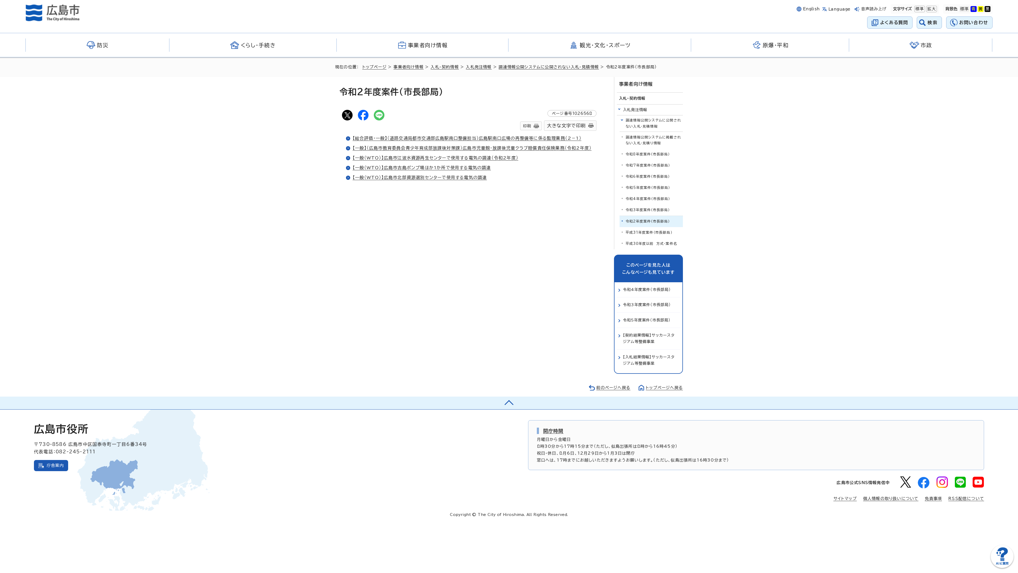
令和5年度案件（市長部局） (648, 187)
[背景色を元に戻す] (964, 9)
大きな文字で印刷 (566, 125)
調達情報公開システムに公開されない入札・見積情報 (549, 67)
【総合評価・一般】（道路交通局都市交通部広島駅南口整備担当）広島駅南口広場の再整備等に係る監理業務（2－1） (467, 138)
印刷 (527, 126)
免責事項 (933, 499)
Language (839, 9)
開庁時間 (553, 430)
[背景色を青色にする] (973, 9)
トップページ (374, 67)
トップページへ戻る (664, 388)
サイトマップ (845, 499)
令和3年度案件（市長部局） (648, 210)
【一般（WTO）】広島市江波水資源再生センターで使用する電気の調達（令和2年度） (435, 158)
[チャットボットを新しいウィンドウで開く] (1002, 567)
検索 (932, 22)
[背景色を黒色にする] (987, 9)
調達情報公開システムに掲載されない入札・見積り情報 (653, 140)
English (811, 9)
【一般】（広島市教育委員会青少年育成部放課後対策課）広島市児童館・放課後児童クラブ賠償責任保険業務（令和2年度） (472, 148)
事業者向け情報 (408, 67)
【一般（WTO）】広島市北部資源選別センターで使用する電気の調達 (420, 177)
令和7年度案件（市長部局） (648, 165)
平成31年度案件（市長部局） (649, 232)
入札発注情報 (479, 67)
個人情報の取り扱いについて (891, 499)
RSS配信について (966, 499)
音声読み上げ (874, 9)
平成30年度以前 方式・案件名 (651, 243)
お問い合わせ (973, 22)
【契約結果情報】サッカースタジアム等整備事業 (649, 338)
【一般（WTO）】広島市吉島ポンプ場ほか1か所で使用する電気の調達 (422, 168)
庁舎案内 (55, 465)
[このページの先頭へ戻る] (509, 403)
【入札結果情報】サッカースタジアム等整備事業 (649, 360)
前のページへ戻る (613, 388)
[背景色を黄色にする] (981, 9)
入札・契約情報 (445, 67)
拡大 (931, 9)
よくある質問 (894, 22)
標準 (919, 9)
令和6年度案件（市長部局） (648, 176)
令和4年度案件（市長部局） (648, 199)
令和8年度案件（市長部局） (648, 154)
